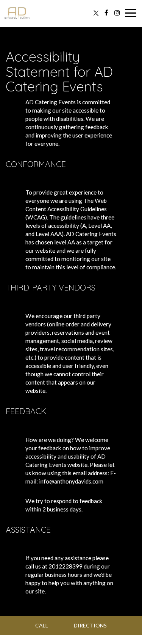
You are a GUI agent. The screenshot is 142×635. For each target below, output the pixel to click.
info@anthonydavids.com (71, 481)
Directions (90, 625)
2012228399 (65, 566)
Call (41, 625)
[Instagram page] (117, 13)
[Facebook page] (106, 13)
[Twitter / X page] (96, 13)
